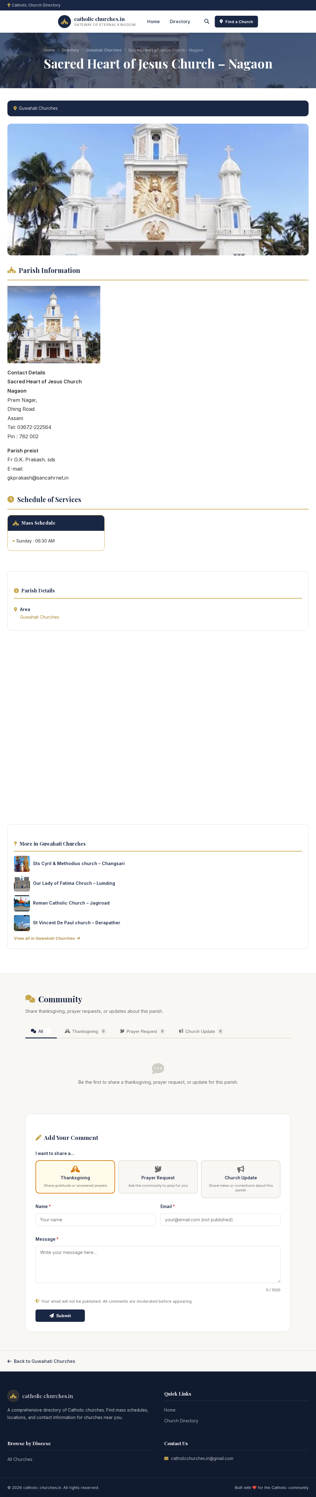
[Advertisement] (158, 729)
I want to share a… (54, 1153)
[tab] (41, 1031)
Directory (180, 21)
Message (47, 1239)
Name (43, 1206)
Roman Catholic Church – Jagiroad (71, 902)
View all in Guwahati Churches (44, 938)
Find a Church (239, 21)
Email (167, 1206)
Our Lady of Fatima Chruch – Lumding (74, 883)
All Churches (19, 1459)
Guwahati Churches (104, 50)
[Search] (207, 21)
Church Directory (181, 1420)
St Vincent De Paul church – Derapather (76, 922)
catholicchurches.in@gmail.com (202, 1458)
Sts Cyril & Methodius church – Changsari (79, 863)
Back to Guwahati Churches (44, 1361)
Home (153, 21)
